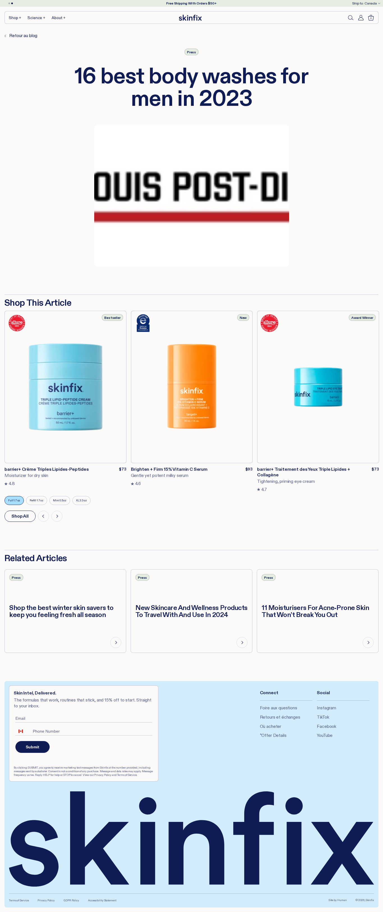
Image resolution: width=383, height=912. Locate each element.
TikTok (323, 717)
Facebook (326, 726)
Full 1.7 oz (16, 502)
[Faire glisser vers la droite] (57, 516)
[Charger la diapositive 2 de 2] (12, 3)
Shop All (20, 516)
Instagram (326, 707)
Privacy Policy (46, 900)
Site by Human (338, 900)
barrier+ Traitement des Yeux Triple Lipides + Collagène (303, 472)
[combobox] (22, 731)
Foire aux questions (278, 707)
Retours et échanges (280, 717)
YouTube (325, 735)
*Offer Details (273, 735)
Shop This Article (37, 302)
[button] (15, 17)
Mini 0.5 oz (61, 502)
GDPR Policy (71, 900)
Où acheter (270, 726)
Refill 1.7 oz (38, 502)
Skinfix (370, 900)
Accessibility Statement (102, 900)
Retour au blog (22, 35)
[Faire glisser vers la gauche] (43, 516)
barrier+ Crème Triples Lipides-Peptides (46, 469)
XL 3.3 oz (83, 502)
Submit (32, 747)
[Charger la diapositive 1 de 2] (9, 3)
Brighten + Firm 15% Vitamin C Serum (169, 469)
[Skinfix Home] (190, 18)
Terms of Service (19, 900)
